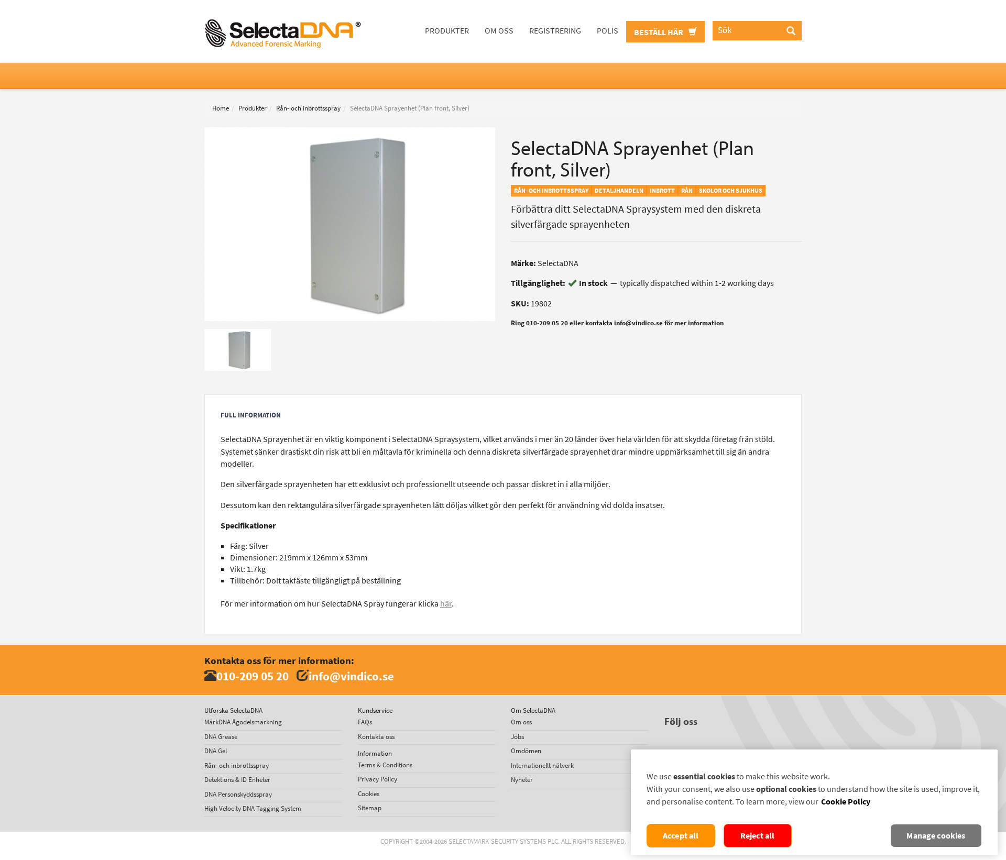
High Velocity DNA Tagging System (252, 808)
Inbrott (662, 190)
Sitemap (369, 807)
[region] (814, 802)
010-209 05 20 (252, 676)
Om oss (499, 30)
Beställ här (659, 32)
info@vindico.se (351, 676)
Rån (687, 190)
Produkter (447, 30)
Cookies (368, 793)
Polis (607, 30)
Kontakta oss (376, 736)
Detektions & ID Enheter (237, 779)
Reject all (757, 835)
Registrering (555, 30)
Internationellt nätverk (542, 765)
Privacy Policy (377, 779)
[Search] (791, 31)
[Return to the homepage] (282, 13)
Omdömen (526, 750)
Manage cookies (935, 835)
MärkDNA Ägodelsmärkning (243, 722)
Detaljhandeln (619, 190)
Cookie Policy (845, 801)
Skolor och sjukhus (730, 190)
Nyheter (522, 779)
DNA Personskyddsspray (238, 794)
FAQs (365, 722)
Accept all (681, 835)
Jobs (517, 736)
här (446, 603)
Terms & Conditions (385, 764)
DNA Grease (220, 736)
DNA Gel (215, 750)
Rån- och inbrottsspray (308, 108)
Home (220, 108)
